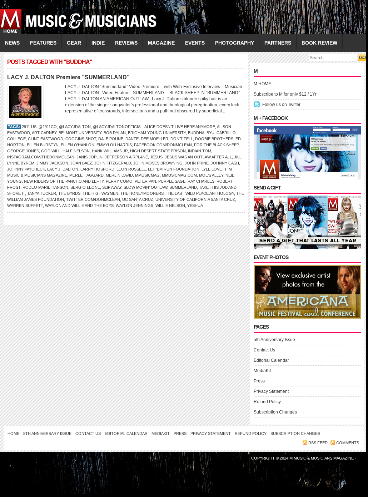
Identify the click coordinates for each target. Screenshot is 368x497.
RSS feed (318, 443)
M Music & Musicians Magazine (322, 458)
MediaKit (262, 370)
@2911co (48, 127)
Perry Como (119, 181)
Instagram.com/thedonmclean (40, 157)
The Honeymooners (142, 193)
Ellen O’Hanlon (77, 145)
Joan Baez (81, 163)
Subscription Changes (275, 412)
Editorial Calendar (271, 360)
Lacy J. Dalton (62, 169)
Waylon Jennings (134, 205)
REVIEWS (126, 43)
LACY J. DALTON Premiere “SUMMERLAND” (68, 77)
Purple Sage (171, 181)
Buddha (196, 133)
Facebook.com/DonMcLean (163, 145)
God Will (50, 151)
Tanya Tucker (41, 193)
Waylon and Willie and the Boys (79, 205)
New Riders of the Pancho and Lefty (64, 181)
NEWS (12, 43)
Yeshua (195, 205)
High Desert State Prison (158, 151)
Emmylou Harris (114, 145)
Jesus (156, 157)
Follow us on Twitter (281, 104)
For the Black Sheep (216, 145)
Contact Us (264, 350)
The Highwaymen (100, 193)
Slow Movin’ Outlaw (145, 187)
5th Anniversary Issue (274, 339)
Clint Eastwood (45, 139)
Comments (347, 443)
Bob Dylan (115, 133)
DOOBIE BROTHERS (214, 139)
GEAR (74, 43)
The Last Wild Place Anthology (200, 193)
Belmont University (80, 133)
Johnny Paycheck (26, 169)
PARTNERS (277, 43)
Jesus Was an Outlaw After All (198, 157)
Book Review (319, 43)
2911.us (29, 127)
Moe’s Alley (211, 175)
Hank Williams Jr (110, 151)
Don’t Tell (181, 139)
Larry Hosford (97, 169)
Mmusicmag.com (179, 175)
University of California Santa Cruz (195, 199)
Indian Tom (199, 151)
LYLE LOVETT (214, 169)
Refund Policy (267, 401)
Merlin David (119, 175)
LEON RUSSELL (131, 169)
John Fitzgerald (112, 163)
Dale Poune (110, 139)
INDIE (98, 43)
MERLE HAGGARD (86, 175)
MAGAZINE (161, 43)
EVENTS (195, 43)
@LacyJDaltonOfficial (118, 127)
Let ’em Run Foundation (173, 169)
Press (259, 381)
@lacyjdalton (75, 127)
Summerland (183, 187)
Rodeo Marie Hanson (45, 187)
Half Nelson (76, 151)
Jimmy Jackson (52, 163)
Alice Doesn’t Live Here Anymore (179, 127)
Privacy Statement (271, 391)
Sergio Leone (85, 187)
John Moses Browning (158, 163)
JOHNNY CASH (225, 163)
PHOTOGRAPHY (234, 43)
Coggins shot (80, 139)
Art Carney (44, 133)
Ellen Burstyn (43, 145)
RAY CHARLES (201, 181)
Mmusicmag (147, 175)
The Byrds (69, 193)
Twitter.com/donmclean (93, 199)
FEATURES (43, 43)
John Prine (197, 163)
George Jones (23, 151)
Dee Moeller (154, 139)
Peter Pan (145, 181)
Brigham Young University (157, 133)
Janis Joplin (89, 157)
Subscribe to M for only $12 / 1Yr (285, 94)
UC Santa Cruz (137, 199)
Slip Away (111, 187)
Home (13, 433)
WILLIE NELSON (170, 205)
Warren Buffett (25, 205)
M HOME (262, 83)
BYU (210, 133)
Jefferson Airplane (126, 157)
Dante (132, 139)
